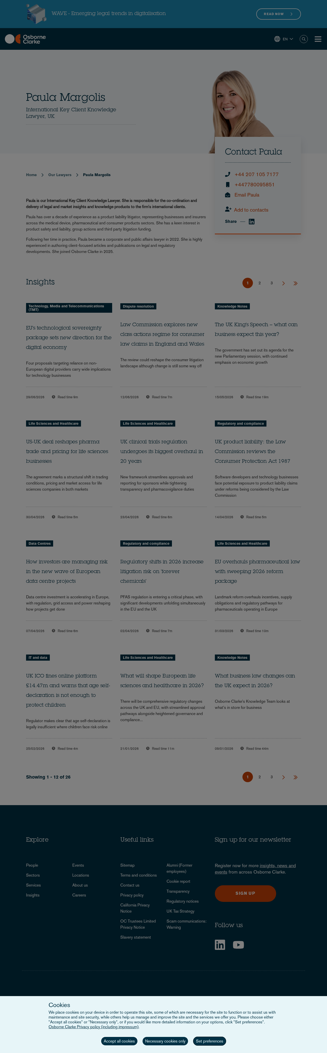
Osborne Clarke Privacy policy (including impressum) (93, 1026)
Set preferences (209, 1041)
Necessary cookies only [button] (165, 1041)
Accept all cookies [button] (119, 1041)
